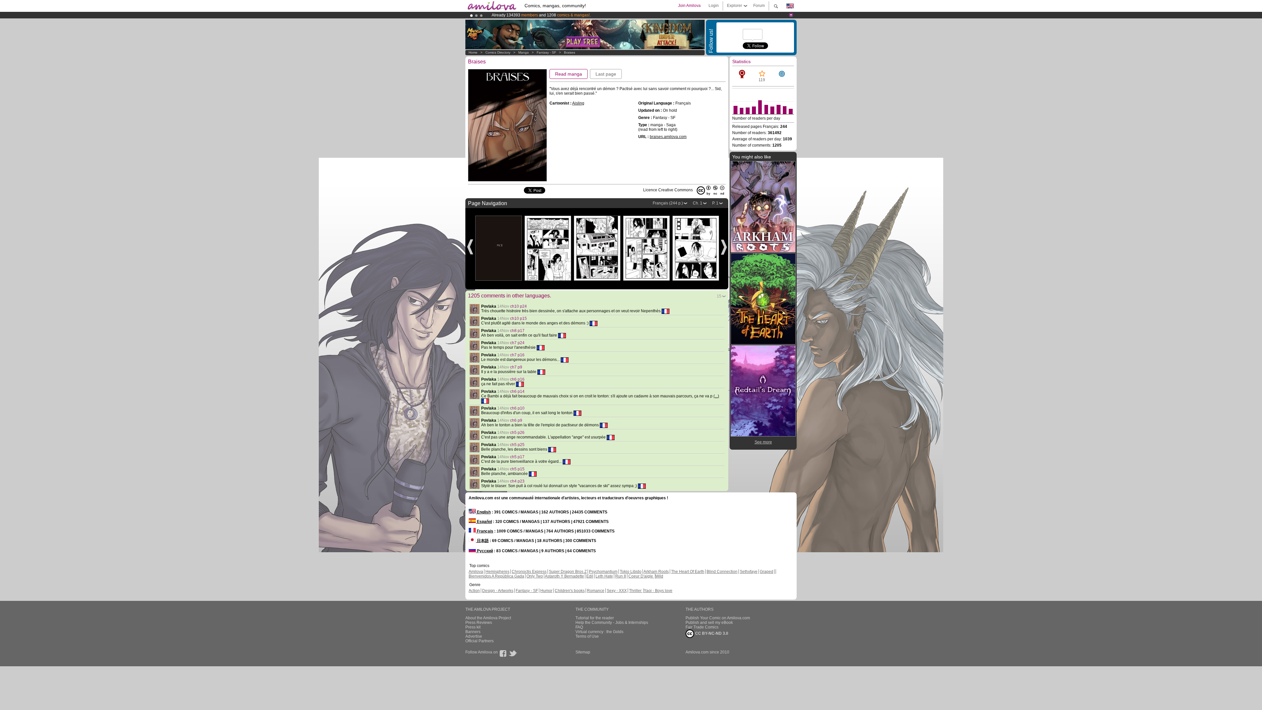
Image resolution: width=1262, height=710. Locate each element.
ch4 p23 (517, 481)
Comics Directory (497, 52)
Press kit (472, 627)
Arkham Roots (656, 571)
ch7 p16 (517, 355)
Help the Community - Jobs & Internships (611, 622)
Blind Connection (722, 571)
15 (719, 296)
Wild (659, 576)
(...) (716, 396)
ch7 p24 (517, 343)
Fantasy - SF (546, 52)
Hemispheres (497, 571)
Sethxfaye (749, 571)
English (483, 512)
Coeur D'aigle (641, 576)
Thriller (636, 590)
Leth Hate (604, 576)
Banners (472, 631)
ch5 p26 (517, 432)
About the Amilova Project (488, 618)
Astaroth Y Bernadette (564, 576)
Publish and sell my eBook (709, 622)
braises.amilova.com (668, 136)
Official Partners (479, 641)
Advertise (473, 636)
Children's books (570, 590)
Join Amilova (689, 5)
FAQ (579, 627)
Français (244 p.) (668, 203)
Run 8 (620, 576)
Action (474, 590)
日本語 (482, 540)
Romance (595, 590)
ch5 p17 (517, 457)
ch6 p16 (517, 379)
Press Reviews (478, 622)
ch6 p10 (517, 408)
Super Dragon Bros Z (568, 571)
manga (523, 52)
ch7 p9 (516, 367)
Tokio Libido (631, 571)
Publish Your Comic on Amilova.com (718, 618)
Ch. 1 (697, 203)
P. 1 (715, 203)
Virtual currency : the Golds (599, 631)
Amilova (476, 571)
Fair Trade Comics (702, 627)
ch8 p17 (517, 330)
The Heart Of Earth (687, 571)
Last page (606, 74)
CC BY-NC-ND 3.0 (711, 633)
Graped (766, 571)
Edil (589, 576)
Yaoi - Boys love (658, 590)
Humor (546, 590)
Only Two (534, 576)
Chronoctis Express (529, 571)
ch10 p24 (518, 306)
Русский (484, 551)
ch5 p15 (517, 469)
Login (714, 5)
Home (473, 52)
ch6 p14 (517, 391)
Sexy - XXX (617, 590)
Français (484, 531)
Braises (569, 52)
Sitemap (582, 652)
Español (484, 521)
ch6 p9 (516, 420)
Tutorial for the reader (594, 618)
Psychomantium (603, 571)
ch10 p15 (518, 318)
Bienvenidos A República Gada (496, 576)
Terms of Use (587, 636)
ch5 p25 (517, 444)
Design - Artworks (497, 590)
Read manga (568, 74)
